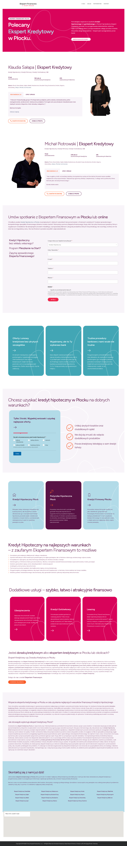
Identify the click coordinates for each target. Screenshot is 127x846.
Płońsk (21, 87)
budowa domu (35, 445)
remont (47, 440)
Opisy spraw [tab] (30, 95)
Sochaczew (27, 87)
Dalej (17, 454)
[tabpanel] (45, 106)
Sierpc (17, 87)
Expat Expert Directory (70, 843)
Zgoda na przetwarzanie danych (60, 290)
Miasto (50, 277)
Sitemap (95, 843)
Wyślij (53, 299)
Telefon (50, 268)
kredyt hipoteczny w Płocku (30, 222)
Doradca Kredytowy (59, 843)
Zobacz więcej (14, 112)
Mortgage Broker (88, 843)
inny (46, 445)
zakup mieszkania (19, 441)
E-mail (50, 259)
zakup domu (35, 440)
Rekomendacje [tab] (15, 95)
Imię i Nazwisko (53, 250)
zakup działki (20, 445)
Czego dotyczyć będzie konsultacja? (60, 241)
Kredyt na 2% (80, 843)
